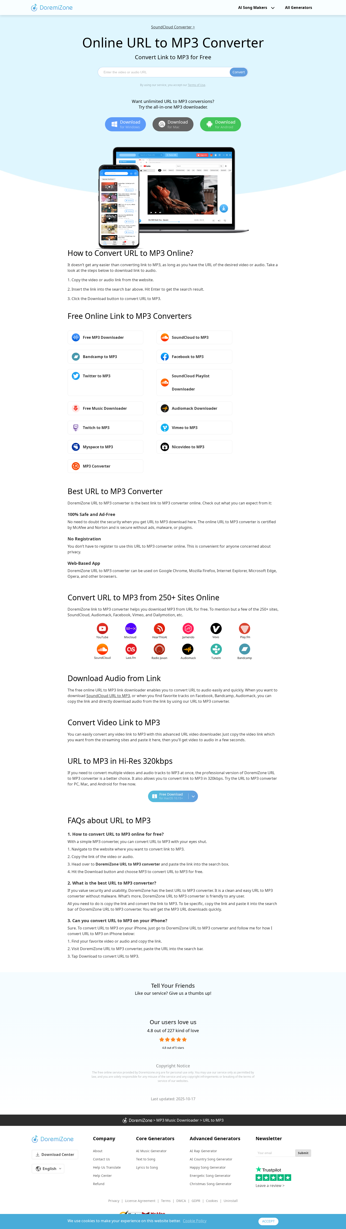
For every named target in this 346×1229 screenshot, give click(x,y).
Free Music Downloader (105, 408)
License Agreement (140, 1200)
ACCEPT (268, 1221)
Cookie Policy (194, 1220)
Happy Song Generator (208, 1167)
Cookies (212, 1200)
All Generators (298, 7)
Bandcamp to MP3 (100, 356)
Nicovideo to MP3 (188, 446)
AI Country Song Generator (211, 1159)
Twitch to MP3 (96, 427)
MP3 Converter (96, 466)
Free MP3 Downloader (103, 337)
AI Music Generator (151, 1151)
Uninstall (231, 1200)
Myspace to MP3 (98, 446)
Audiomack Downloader (194, 408)
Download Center (57, 1154)
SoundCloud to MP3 (190, 337)
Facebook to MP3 (188, 356)
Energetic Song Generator (210, 1175)
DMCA (181, 1200)
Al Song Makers (252, 7)
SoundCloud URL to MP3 (108, 695)
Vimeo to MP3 (184, 427)
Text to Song (145, 1159)
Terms (166, 1200)
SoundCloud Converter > (173, 27)
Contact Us (101, 1159)
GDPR (196, 1200)
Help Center (102, 1175)
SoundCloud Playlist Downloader (190, 382)
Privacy (113, 1200)
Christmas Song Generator (211, 1184)
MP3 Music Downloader (177, 1120)
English (49, 1168)
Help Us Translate (107, 1167)
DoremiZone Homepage (51, 7)
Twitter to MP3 (96, 375)
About (97, 1151)
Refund (99, 1184)
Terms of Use (196, 85)
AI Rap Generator (203, 1151)
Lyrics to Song (147, 1167)
